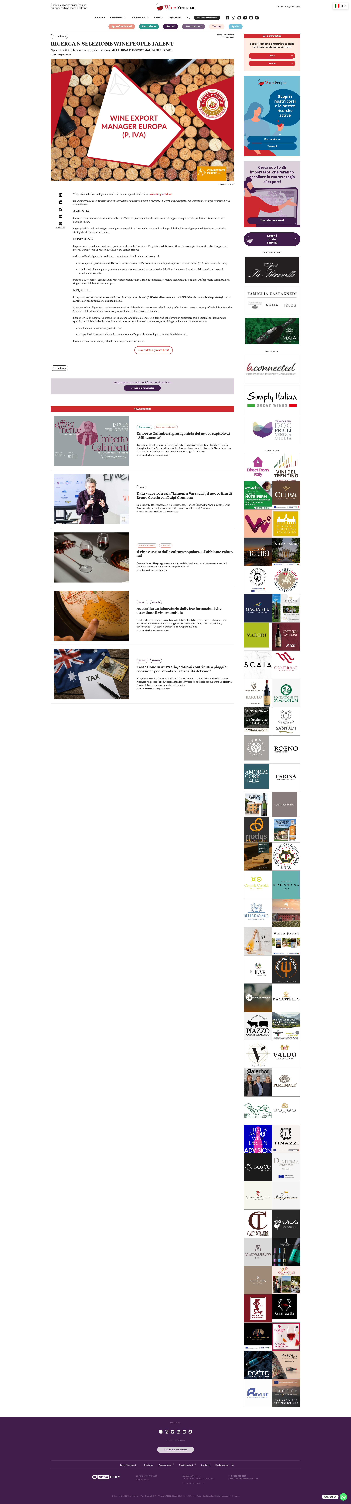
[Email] (60, 216)
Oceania (156, 602)
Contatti (158, 17)
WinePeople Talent (160, 194)
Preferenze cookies (223, 1496)
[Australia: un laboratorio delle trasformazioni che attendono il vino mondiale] (91, 616)
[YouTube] (251, 17)
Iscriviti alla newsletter (207, 17)
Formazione (116, 17)
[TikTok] (257, 17)
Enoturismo (149, 26)
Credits (236, 1496)
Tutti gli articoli (128, 1465)
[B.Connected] (272, 369)
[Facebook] (227, 17)
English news (175, 17)
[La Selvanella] (272, 270)
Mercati (170, 26)
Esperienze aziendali (166, 427)
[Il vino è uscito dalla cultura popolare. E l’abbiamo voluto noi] (91, 557)
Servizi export (193, 26)
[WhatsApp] (60, 209)
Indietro (62, 36)
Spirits (236, 26)
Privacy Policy (196, 1496)
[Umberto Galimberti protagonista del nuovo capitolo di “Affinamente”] (91, 441)
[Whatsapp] (343, 1497)
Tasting (216, 26)
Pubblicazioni (138, 17)
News (141, 487)
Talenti (272, 147)
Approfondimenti (121, 26)
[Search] (188, 18)
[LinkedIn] (245, 17)
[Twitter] (239, 17)
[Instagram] (233, 17)
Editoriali (165, 545)
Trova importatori (272, 221)
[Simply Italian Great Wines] (272, 399)
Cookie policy (208, 1496)
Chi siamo (100, 17)
